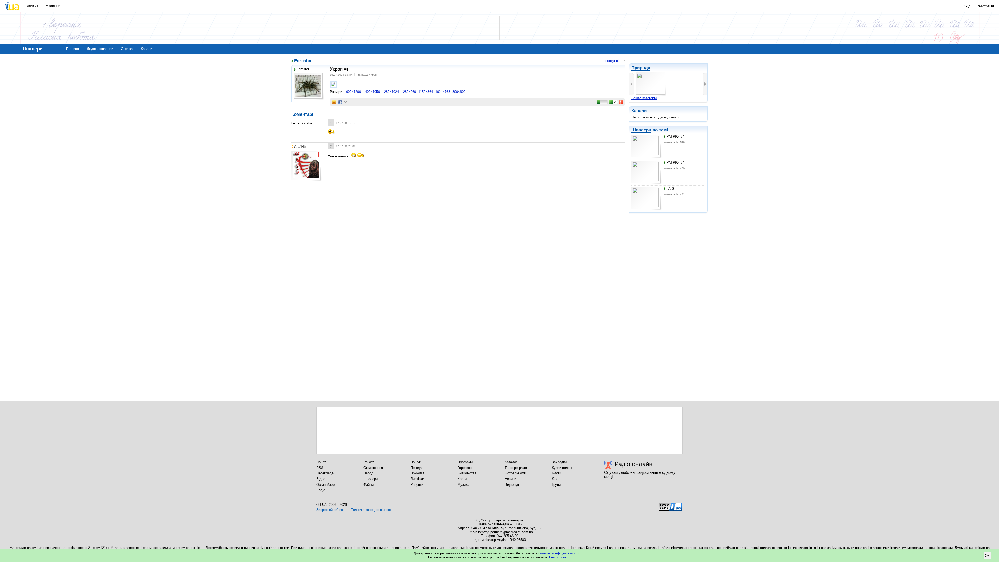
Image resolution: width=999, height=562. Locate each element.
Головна (31, 6)
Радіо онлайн (633, 464)
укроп (373, 74)
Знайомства (467, 473)
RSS (319, 468)
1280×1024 (390, 92)
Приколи (417, 473)
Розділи (50, 6)
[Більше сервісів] (345, 102)
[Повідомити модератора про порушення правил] (621, 102)
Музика (463, 485)
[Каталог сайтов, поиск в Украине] (670, 505)
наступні (612, 61)
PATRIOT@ (675, 136)
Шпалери (641, 129)
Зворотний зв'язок (330, 510)
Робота (368, 462)
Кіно (555, 479)
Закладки (559, 462)
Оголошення (373, 468)
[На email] (334, 102)
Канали (146, 49)
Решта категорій (644, 98)
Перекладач (325, 473)
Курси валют (562, 468)
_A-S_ (671, 188)
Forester (303, 60)
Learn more (557, 557)
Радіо (320, 490)
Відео (320, 479)
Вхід (966, 6)
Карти (462, 479)
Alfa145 (300, 147)
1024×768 (442, 92)
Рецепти (417, 485)
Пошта (321, 462)
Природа (640, 67)
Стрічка (127, 49)
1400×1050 (371, 92)
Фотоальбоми (515, 473)
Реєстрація (985, 6)
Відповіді (512, 485)
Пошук (416, 462)
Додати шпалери (100, 49)
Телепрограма (516, 468)
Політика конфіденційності (371, 510)
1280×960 (408, 92)
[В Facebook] (340, 102)
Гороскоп (465, 468)
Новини (510, 479)
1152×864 (425, 92)
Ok (987, 556)
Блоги (556, 473)
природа (362, 74)
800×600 (458, 92)
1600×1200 (352, 92)
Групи (556, 485)
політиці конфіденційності (558, 553)
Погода (416, 468)
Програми (465, 462)
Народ (368, 473)
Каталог (511, 462)
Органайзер (325, 485)
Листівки (417, 479)
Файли (368, 485)
